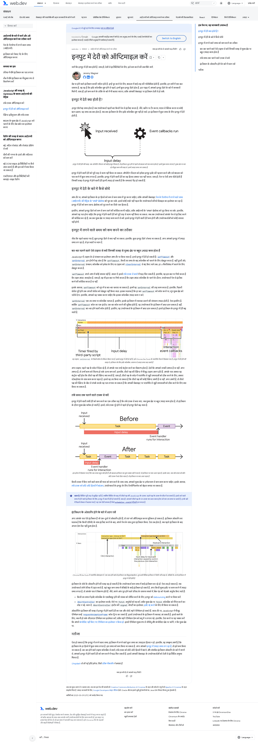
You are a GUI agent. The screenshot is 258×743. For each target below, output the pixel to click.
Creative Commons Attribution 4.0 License (128, 687)
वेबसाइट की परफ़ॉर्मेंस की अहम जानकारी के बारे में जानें (55, 17)
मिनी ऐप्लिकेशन (230, 17)
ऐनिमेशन (214, 17)
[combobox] (203, 3)
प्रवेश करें (251, 3)
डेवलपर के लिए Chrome (177, 712)
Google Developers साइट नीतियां (105, 690)
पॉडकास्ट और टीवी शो (176, 725)
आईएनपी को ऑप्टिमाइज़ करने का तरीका (154, 17)
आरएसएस (216, 725)
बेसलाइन (69, 3)
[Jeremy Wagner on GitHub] (84, 78)
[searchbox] (18, 26)
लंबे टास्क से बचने (130, 274)
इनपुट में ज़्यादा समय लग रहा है (159, 646)
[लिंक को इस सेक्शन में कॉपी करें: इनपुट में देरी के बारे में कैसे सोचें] (112, 189)
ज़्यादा (244, 17)
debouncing (159, 597)
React (202, 17)
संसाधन (40, 3)
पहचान (84, 17)
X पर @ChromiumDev (222, 712)
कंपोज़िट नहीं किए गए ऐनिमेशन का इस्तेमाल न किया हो (102, 622)
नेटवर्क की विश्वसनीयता (184, 17)
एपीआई (126, 502)
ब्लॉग (110, 3)
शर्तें (40, 737)
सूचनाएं (130, 17)
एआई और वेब (8, 17)
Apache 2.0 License (173, 687)
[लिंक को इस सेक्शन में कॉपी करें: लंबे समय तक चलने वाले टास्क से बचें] (111, 395)
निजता (46, 737)
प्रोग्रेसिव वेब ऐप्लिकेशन (101, 17)
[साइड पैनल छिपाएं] (32, 738)
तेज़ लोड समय (24, 17)
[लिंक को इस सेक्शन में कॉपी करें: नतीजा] (82, 634)
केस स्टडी (121, 3)
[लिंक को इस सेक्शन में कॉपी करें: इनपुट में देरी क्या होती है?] (105, 100)
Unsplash (76, 663)
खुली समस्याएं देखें (130, 716)
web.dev (75, 49)
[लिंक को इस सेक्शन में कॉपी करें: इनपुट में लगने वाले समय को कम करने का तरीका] (134, 230)
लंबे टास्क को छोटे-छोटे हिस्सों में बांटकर (88, 485)
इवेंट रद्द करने (149, 605)
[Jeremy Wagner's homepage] (92, 78)
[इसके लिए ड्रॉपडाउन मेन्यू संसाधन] (46, 3)
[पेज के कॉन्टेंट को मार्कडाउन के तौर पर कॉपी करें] (159, 57)
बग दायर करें (128, 712)
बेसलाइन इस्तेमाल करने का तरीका (90, 3)
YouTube (216, 716)
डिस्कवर (56, 3)
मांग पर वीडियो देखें (107, 28)
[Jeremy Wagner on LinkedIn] (88, 78)
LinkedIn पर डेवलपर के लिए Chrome (226, 721)
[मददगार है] (180, 49)
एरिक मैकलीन (108, 663)
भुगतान (118, 17)
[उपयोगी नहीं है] (184, 49)
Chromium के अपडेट (177, 716)
